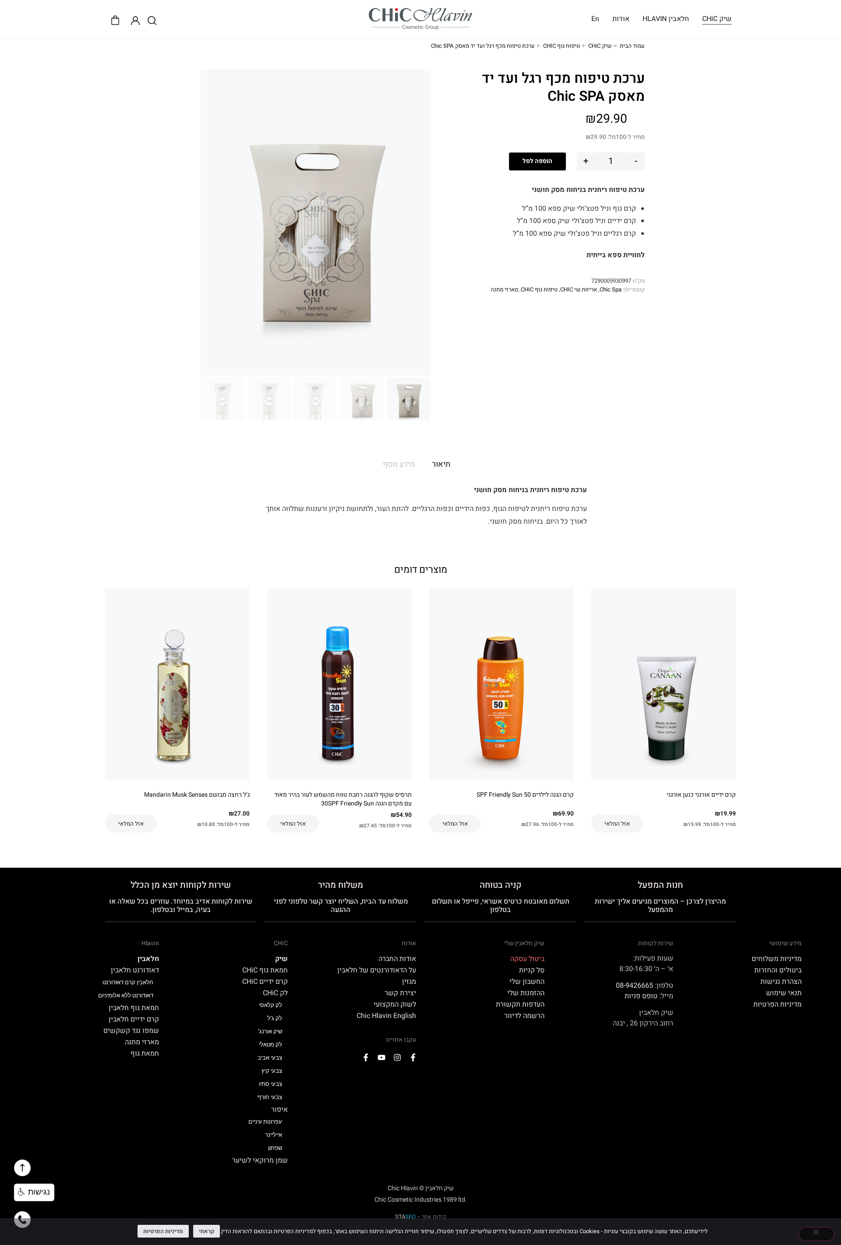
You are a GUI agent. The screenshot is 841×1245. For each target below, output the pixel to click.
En (595, 19)
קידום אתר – (420, 1217)
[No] (816, 1234)
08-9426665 (634, 985)
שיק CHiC (716, 19)
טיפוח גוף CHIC (561, 46)
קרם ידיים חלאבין (134, 1019)
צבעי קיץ (271, 1071)
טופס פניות (641, 996)
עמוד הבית (632, 46)
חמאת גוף (145, 1053)
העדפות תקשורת (520, 1004)
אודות (620, 19)
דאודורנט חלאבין (135, 970)
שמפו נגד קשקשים (131, 1030)
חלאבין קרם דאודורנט (127, 982)
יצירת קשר (400, 993)
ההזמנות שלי (525, 993)
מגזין (409, 981)
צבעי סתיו (270, 1084)
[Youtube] (381, 1057)
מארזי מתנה (504, 289)
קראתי (206, 1231)
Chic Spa (611, 289)
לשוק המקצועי (395, 1004)
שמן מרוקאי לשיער (259, 1160)
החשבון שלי (526, 981)
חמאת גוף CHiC (264, 970)
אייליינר (273, 1134)
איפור (279, 1109)
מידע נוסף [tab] (399, 464)
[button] (34, 1192)
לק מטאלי (270, 1044)
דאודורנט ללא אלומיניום (125, 995)
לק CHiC (275, 993)
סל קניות (531, 970)
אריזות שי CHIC (578, 289)
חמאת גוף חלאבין (134, 1008)
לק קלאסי (270, 1005)
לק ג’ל (274, 1018)
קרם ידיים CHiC (264, 981)
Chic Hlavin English (386, 1016)
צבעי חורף (270, 1097)
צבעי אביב (270, 1057)
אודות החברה (397, 959)
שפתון (275, 1148)
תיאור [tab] (441, 464)
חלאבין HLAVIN (666, 19)
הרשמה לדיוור (524, 1016)
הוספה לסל (537, 161)
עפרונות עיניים (265, 1121)
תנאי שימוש (784, 993)
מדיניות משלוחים (777, 959)
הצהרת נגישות (781, 981)
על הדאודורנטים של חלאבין (376, 970)
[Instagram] (397, 1057)
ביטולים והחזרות (778, 970)
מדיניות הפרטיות (777, 1004)
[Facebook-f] (413, 1057)
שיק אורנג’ (270, 1031)
